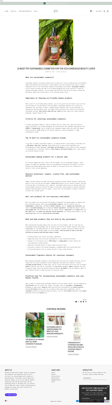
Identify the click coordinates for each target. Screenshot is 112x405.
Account (99, 11)
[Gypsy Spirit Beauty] (56, 11)
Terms (52, 381)
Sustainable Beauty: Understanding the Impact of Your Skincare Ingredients (55, 330)
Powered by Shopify (56, 401)
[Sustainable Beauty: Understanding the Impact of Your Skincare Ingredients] (56, 318)
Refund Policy (55, 378)
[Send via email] (83, 301)
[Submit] (105, 398)
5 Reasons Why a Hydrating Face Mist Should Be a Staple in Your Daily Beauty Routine (76, 347)
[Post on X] (78, 301)
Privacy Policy (55, 376)
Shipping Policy (56, 380)
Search (53, 372)
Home (6, 11)
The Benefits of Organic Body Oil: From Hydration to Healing (35, 341)
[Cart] (107, 11)
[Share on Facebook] (76, 301)
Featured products (25, 11)
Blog (35, 11)
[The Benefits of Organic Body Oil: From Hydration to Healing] (35, 325)
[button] (86, 301)
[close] (108, 386)
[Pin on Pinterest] (81, 301)
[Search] (104, 11)
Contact (53, 374)
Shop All (14, 11)
